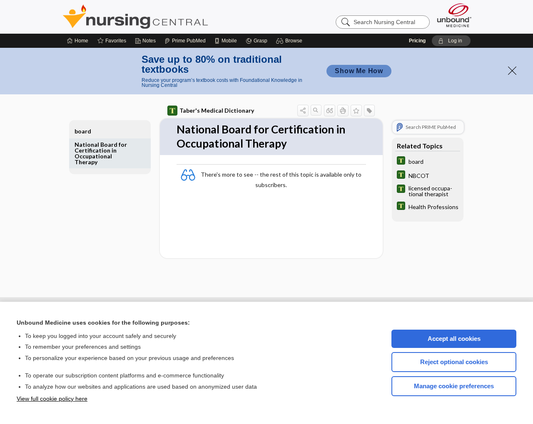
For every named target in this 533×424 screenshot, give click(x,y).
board (83, 131)
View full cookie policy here (52, 398)
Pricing (417, 41)
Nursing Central (166, 16)
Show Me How (359, 70)
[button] (290, 41)
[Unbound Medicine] (454, 15)
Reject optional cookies (454, 361)
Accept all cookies (454, 338)
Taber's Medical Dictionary (216, 110)
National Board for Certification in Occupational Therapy (101, 153)
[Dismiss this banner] (512, 71)
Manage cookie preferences (454, 385)
